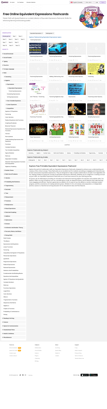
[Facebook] (23, 375)
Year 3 (4, 39)
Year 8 (10, 42)
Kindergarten (6, 36)
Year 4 (10, 39)
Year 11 (11, 45)
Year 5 (16, 39)
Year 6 (22, 39)
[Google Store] (93, 375)
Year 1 (14, 36)
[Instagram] (25, 375)
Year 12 (17, 45)
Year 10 (5, 45)
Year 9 (16, 42)
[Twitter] (20, 375)
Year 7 (4, 42)
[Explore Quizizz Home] (4, 2)
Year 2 (20, 36)
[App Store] (85, 375)
